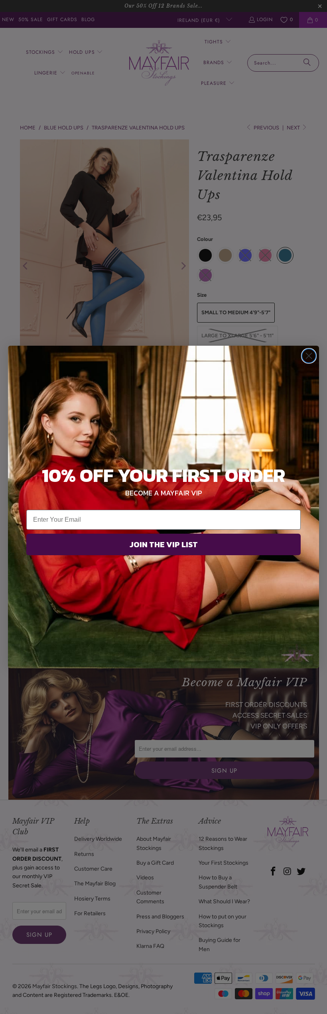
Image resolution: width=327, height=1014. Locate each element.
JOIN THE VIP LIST (164, 544)
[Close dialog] (309, 356)
